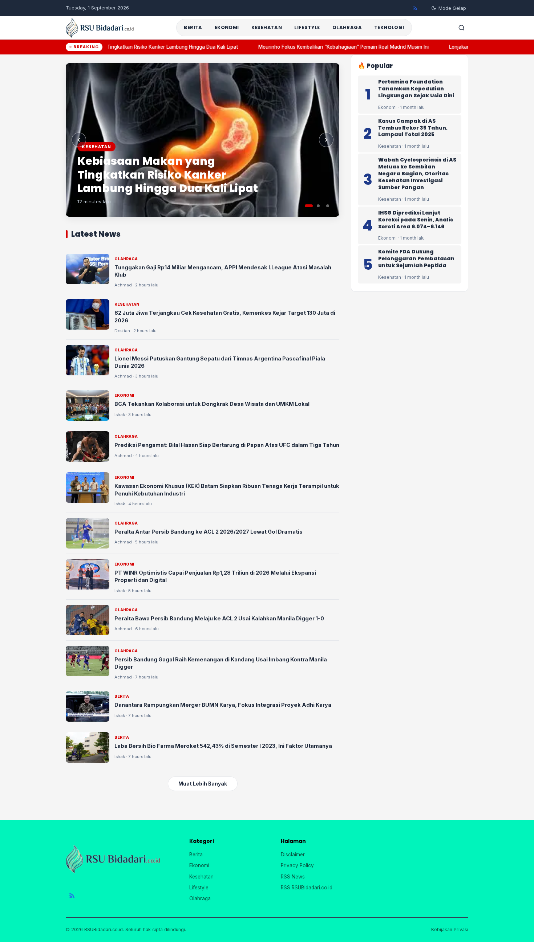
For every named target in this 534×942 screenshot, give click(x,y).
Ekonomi (227, 27)
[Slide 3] (327, 205)
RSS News (293, 877)
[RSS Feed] (415, 8)
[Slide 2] (318, 205)
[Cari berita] (461, 27)
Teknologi (389, 27)
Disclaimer (293, 854)
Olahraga (347, 27)
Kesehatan (266, 27)
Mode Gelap (452, 8)
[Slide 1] (308, 205)
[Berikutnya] (326, 139)
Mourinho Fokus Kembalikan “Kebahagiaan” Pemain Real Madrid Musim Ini (335, 47)
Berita (193, 27)
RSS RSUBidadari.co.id (306, 887)
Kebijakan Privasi (449, 929)
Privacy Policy (297, 865)
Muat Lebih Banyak (202, 784)
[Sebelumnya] (79, 139)
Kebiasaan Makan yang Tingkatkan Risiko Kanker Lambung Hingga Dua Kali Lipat (136, 47)
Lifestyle (307, 27)
